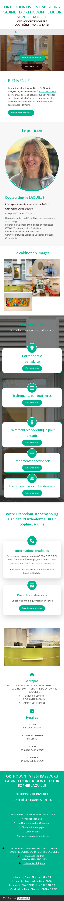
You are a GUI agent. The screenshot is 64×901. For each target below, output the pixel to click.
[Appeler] (16, 32)
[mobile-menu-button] (48, 32)
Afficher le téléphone (34, 702)
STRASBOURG (47, 91)
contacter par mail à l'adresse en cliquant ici (32, 563)
